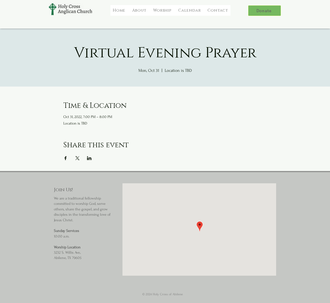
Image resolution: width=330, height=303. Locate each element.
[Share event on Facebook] (65, 158)
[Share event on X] (77, 158)
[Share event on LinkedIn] (89, 158)
